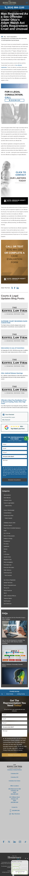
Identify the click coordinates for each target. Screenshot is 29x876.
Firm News (6, 543)
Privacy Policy (17, 473)
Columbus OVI (14, 777)
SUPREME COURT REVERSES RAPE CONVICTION (14, 322)
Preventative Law (7, 564)
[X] (9, 841)
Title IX (5, 593)
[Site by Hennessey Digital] (14, 857)
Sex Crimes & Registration (9, 580)
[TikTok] (25, 841)
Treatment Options (8, 598)
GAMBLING (6, 546)
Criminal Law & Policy (8, 515)
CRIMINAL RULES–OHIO (9, 522)
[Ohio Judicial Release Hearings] (14, 363)
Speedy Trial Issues (8, 582)
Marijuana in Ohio (7, 559)
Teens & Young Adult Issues (10, 585)
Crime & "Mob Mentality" (9, 510)
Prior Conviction (8, 575)
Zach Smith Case (7, 603)
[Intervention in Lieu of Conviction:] (14, 337)
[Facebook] (15, 288)
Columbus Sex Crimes (14, 780)
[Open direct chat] (25, 858)
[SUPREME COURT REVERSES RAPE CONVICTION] (14, 311)
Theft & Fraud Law (8, 590)
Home (2, 36)
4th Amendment (7, 495)
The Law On (6, 587)
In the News (6, 554)
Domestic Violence (8, 525)
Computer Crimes (8, 500)
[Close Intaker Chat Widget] (28, 858)
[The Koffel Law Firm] (9, 3)
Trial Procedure (7, 601)
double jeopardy (8, 518)
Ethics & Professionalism (9, 535)
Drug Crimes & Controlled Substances (12, 528)
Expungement (7, 541)
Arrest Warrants (7, 497)
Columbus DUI (14, 773)
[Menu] (26, 2)
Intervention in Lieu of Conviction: (12, 348)
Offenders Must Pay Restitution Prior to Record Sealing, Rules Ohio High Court (14, 401)
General (5, 549)
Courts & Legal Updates (12, 36)
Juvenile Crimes (7, 556)
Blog (5, 36)
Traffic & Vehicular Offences (10, 595)
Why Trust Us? (6, 419)
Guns (5, 551)
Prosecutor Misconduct (9, 567)
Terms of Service (17, 750)
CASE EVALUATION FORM (14, 259)
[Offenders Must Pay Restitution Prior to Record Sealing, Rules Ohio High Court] (14, 390)
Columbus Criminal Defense (14, 769)
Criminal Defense (7, 512)
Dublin (5, 530)
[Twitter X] (12, 288)
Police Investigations (8, 562)
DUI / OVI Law (7, 533)
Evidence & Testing (8, 538)
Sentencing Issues (8, 572)
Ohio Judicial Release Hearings (12, 373)
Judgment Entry (8, 505)
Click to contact (21, 173)
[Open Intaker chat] (13, 875)
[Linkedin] (18, 288)
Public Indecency (7, 570)
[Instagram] (20, 841)
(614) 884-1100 (15, 7)
